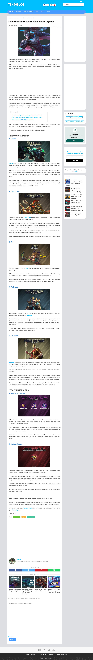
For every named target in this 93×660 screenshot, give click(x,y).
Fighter (24, 516)
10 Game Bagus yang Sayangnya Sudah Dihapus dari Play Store (77, 208)
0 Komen (20, 25)
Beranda (11, 11)
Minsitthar (11, 362)
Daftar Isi (18, 11)
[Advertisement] (35, 83)
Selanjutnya (11, 637)
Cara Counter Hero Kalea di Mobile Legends (22, 119)
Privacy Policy (42, 654)
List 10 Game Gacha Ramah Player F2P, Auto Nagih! (77, 214)
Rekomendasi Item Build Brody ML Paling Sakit (15, 590)
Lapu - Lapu (27, 217)
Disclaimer (51, 654)
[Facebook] (44, 5)
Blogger (76, 171)
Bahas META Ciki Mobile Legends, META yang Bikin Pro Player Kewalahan (27, 591)
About (27, 654)
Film (42, 11)
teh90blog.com (28, 508)
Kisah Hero (73, 119)
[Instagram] (51, 5)
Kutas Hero (79, 119)
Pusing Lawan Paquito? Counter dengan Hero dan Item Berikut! (27, 115)
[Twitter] (47, 5)
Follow (74, 140)
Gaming (36, 11)
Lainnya (48, 11)
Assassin (68, 116)
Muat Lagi (12, 639)
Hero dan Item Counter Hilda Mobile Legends (40, 590)
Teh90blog (16, 4)
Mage (67, 121)
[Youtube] (54, 5)
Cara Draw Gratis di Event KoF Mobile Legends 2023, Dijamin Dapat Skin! (54, 591)
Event (80, 116)
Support (78, 121)
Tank (82, 121)
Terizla (11, 163)
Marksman (72, 121)
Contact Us (33, 654)
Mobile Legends (28, 11)
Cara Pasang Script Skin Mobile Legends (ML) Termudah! (77, 196)
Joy (27, 268)
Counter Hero (17, 516)
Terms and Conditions (62, 654)
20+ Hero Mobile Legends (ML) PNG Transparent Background (77, 190)
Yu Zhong (29, 315)
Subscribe (75, 160)
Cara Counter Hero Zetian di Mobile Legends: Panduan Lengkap (27, 117)
